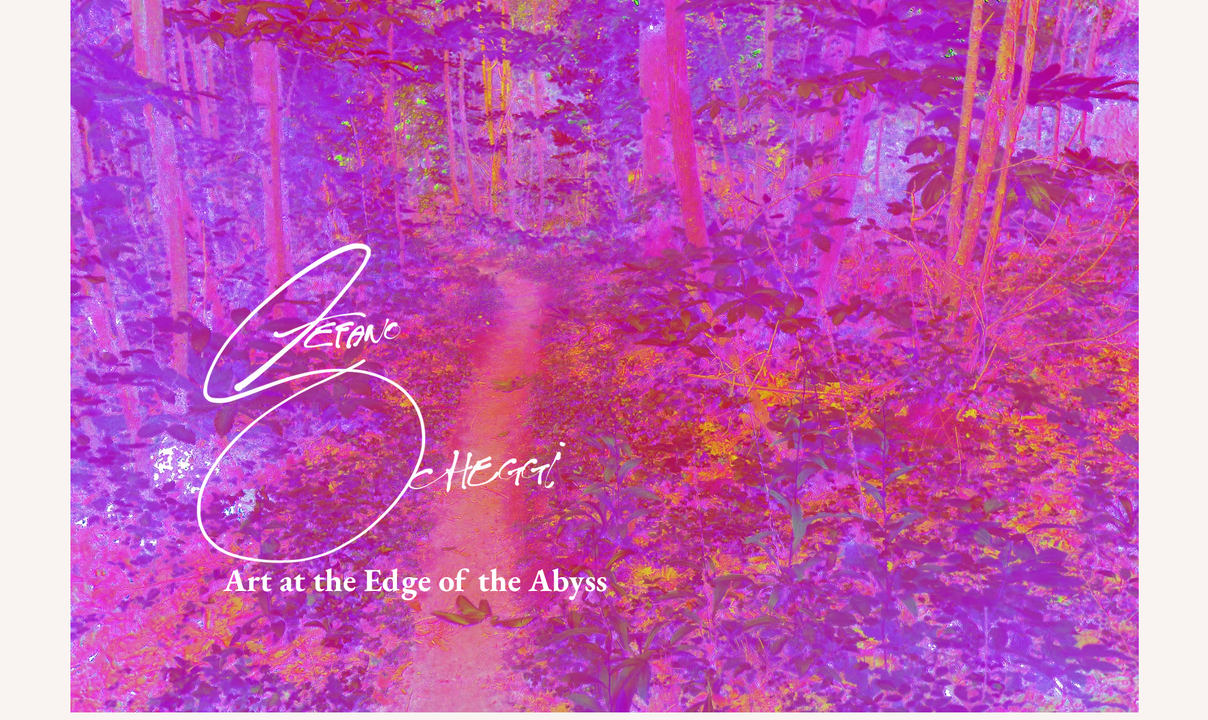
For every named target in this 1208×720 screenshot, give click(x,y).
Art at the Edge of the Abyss (415, 579)
